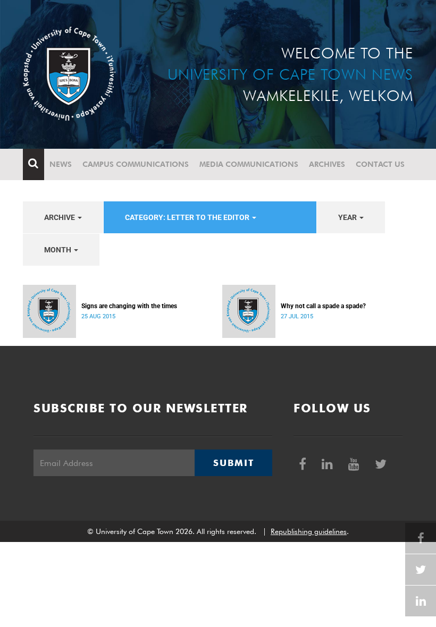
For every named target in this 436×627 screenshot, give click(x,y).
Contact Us (380, 164)
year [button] (348, 217)
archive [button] (60, 217)
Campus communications (135, 164)
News (60, 164)
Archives (327, 164)
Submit (233, 462)
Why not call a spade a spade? (323, 306)
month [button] (58, 249)
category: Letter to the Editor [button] (188, 217)
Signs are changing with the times (129, 306)
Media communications (248, 164)
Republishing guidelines (309, 531)
